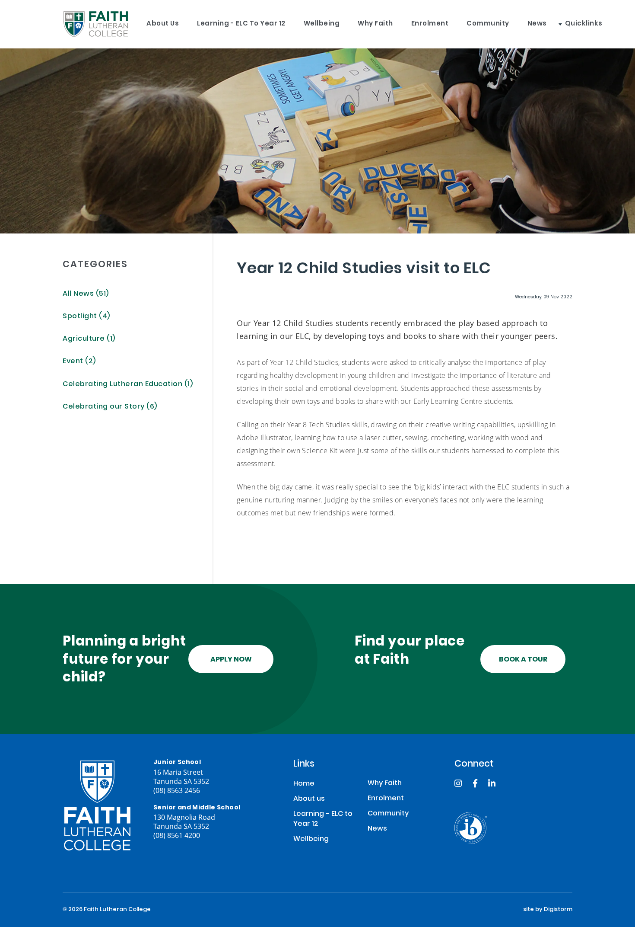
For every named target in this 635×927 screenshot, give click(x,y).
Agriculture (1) (89, 339)
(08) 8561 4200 (176, 835)
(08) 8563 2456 (176, 790)
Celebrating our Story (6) (110, 407)
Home (303, 784)
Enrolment (430, 24)
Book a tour (523, 660)
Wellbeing (322, 24)
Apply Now (231, 660)
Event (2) (79, 361)
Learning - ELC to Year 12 (241, 24)
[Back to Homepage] (95, 24)
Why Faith (375, 24)
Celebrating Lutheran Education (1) (128, 384)
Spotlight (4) (86, 316)
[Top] (97, 805)
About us (162, 24)
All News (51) (86, 294)
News (537, 24)
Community (488, 24)
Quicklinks (584, 24)
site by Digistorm (547, 909)
